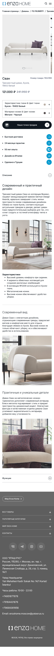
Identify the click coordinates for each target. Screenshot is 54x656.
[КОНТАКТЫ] (27, 535)
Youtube (41, 546)
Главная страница (10, 11)
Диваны (25, 11)
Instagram (32, 546)
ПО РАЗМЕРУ (37, 11)
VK (13, 546)
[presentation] (27, 323)
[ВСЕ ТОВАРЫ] (27, 514)
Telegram (22, 546)
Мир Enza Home (12, 499)
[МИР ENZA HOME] (27, 528)
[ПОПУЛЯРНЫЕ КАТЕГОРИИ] (27, 521)
